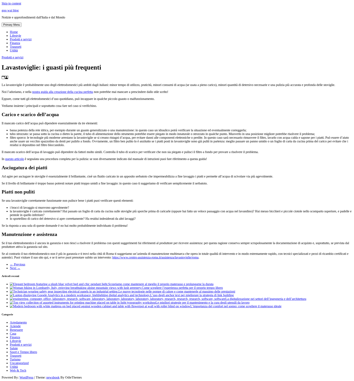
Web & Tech (18, 370)
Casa (13, 333)
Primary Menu (11, 24)
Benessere (16, 330)
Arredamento (18, 322)
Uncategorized (19, 363)
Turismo (15, 359)
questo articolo (14, 159)
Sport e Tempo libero (23, 352)
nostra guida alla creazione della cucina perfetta (62, 92)
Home (14, 32)
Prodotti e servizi (21, 39)
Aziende (15, 326)
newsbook (53, 377)
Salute (14, 348)
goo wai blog (10, 10)
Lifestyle (15, 35)
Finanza (15, 43)
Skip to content (11, 3)
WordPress (26, 377)
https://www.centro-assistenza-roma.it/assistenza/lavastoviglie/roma (155, 257)
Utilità (14, 50)
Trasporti (15, 46)
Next (15, 268)
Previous (17, 264)
